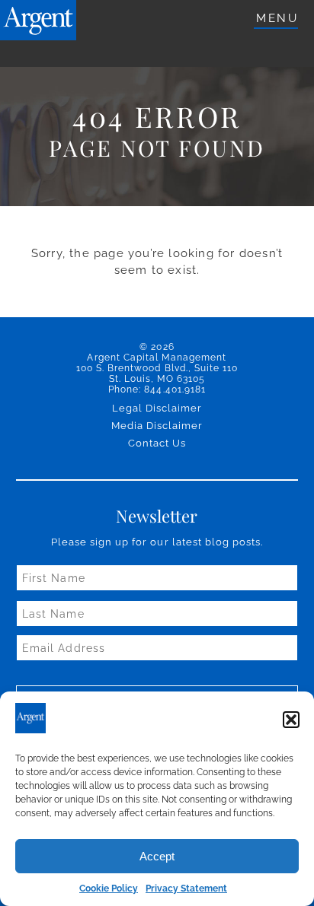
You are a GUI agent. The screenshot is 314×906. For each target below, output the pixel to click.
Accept (157, 856)
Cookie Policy (108, 888)
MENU (277, 18)
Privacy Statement (186, 888)
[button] (291, 719)
